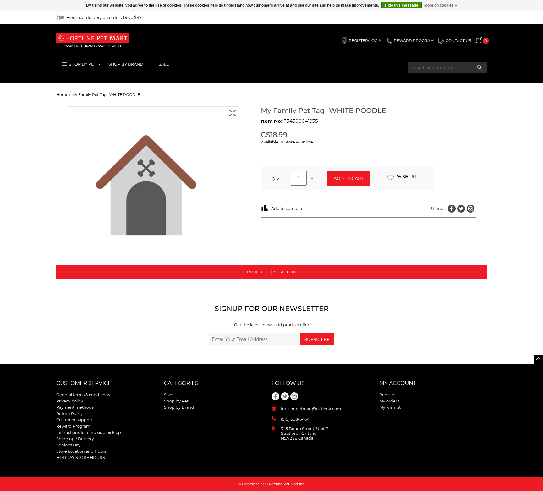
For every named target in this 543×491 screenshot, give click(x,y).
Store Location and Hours (81, 451)
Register (387, 394)
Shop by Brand (179, 407)
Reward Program (73, 426)
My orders (389, 401)
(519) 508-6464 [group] (295, 419)
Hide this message (401, 5)
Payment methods (75, 407)
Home (62, 94)
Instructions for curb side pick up (88, 432)
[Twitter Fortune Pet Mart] (461, 209)
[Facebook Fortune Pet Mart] (452, 209)
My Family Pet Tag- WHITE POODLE (105, 94)
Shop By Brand (125, 64)
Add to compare (287, 208)
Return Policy (69, 413)
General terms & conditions (83, 394)
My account (397, 383)
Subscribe (317, 339)
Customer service (83, 383)
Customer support (74, 420)
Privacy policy (69, 401)
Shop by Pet (176, 401)
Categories (181, 383)
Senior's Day (68, 445)
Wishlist (406, 176)
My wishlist (390, 407)
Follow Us (288, 383)
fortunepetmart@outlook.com (311, 409)
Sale (164, 64)
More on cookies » (440, 5)
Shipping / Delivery (75, 438)
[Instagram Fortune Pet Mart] (470, 209)
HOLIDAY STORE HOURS (80, 457)
